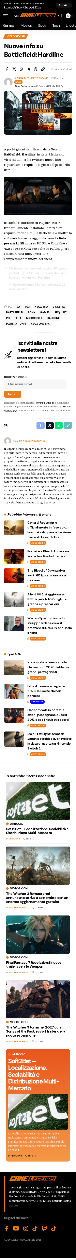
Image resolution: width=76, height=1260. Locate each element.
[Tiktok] (53, 1229)
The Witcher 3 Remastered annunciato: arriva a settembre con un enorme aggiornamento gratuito (37, 897)
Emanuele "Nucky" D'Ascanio (33, 78)
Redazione (16, 1155)
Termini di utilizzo (44, 402)
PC (8, 318)
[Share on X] (14, 69)
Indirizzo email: (16, 377)
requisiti (61, 312)
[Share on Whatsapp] (21, 69)
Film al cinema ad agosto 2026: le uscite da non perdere (46, 691)
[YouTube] (16, 1229)
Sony (31, 312)
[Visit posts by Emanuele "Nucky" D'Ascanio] (7, 441)
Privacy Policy (12, 7)
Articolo (19, 1054)
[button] (64, 5)
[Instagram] (25, 1229)
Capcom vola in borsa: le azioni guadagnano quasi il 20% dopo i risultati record (48, 715)
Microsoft (34, 318)
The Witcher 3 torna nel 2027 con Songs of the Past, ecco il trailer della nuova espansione (35, 1031)
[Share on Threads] (36, 69)
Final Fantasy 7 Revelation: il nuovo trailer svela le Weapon (33, 964)
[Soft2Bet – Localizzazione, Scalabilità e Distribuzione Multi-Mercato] (38, 1112)
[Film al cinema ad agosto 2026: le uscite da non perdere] (14, 691)
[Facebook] (7, 1229)
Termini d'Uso (33, 7)
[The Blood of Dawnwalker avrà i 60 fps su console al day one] (14, 575)
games (45, 312)
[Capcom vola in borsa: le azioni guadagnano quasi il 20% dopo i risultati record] (14, 715)
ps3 (27, 307)
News (18, 82)
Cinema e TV (37, 701)
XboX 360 (41, 307)
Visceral (59, 307)
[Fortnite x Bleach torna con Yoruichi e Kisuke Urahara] (14, 556)
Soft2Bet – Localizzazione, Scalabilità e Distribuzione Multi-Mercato (33, 1074)
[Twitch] (44, 1229)
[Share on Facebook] (7, 69)
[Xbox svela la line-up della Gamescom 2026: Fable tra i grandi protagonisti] (14, 667)
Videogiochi (16, 36)
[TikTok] (35, 1229)
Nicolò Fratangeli (19, 907)
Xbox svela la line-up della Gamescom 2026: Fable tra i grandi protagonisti (48, 667)
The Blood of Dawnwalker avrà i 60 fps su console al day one (46, 575)
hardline (53, 318)
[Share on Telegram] (28, 69)
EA (18, 307)
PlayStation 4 (16, 324)
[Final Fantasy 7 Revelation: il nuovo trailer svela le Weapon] (38, 934)
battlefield (14, 312)
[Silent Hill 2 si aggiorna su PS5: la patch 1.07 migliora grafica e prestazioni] (14, 599)
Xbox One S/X (40, 324)
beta (18, 318)
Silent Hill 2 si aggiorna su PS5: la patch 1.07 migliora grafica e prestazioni (46, 599)
